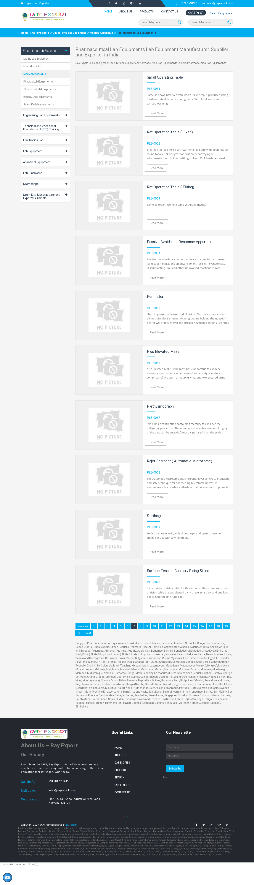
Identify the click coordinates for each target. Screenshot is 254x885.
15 (194, 626)
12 (170, 626)
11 (162, 626)
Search (119, 777)
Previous (83, 626)
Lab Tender (122, 784)
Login (27, 3)
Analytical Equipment (37, 162)
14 (186, 626)
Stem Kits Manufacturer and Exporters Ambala (41, 196)
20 (79, 632)
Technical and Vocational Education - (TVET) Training (41, 127)
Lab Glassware (32, 173)
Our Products (40, 32)
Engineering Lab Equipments (41, 115)
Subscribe (175, 768)
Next (88, 632)
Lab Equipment (33, 151)
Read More (157, 113)
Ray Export (71, 824)
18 (218, 626)
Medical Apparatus (101, 32)
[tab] (45, 51)
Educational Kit (32, 66)
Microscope (31, 184)
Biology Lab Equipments (37, 96)
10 (154, 626)
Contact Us (169, 11)
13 (178, 626)
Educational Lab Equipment (69, 32)
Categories (122, 762)
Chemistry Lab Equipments (39, 89)
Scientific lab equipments (38, 104)
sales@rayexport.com (220, 3)
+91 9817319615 (189, 3)
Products (147, 11)
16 (202, 626)
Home (108, 11)
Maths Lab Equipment (36, 58)
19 (226, 626)
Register (43, 3)
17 (210, 626)
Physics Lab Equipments (38, 81)
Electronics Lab (33, 140)
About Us (125, 11)
